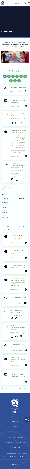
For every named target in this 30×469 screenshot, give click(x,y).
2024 (9, 76)
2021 (21, 76)
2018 (15, 80)
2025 (5, 76)
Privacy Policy (15, 464)
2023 (13, 76)
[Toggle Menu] (16, 3)
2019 (19, 80)
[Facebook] (11, 412)
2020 (25, 76)
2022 (17, 76)
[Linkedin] (15, 412)
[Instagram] (13, 412)
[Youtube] (19, 412)
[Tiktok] (17, 412)
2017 (11, 80)
